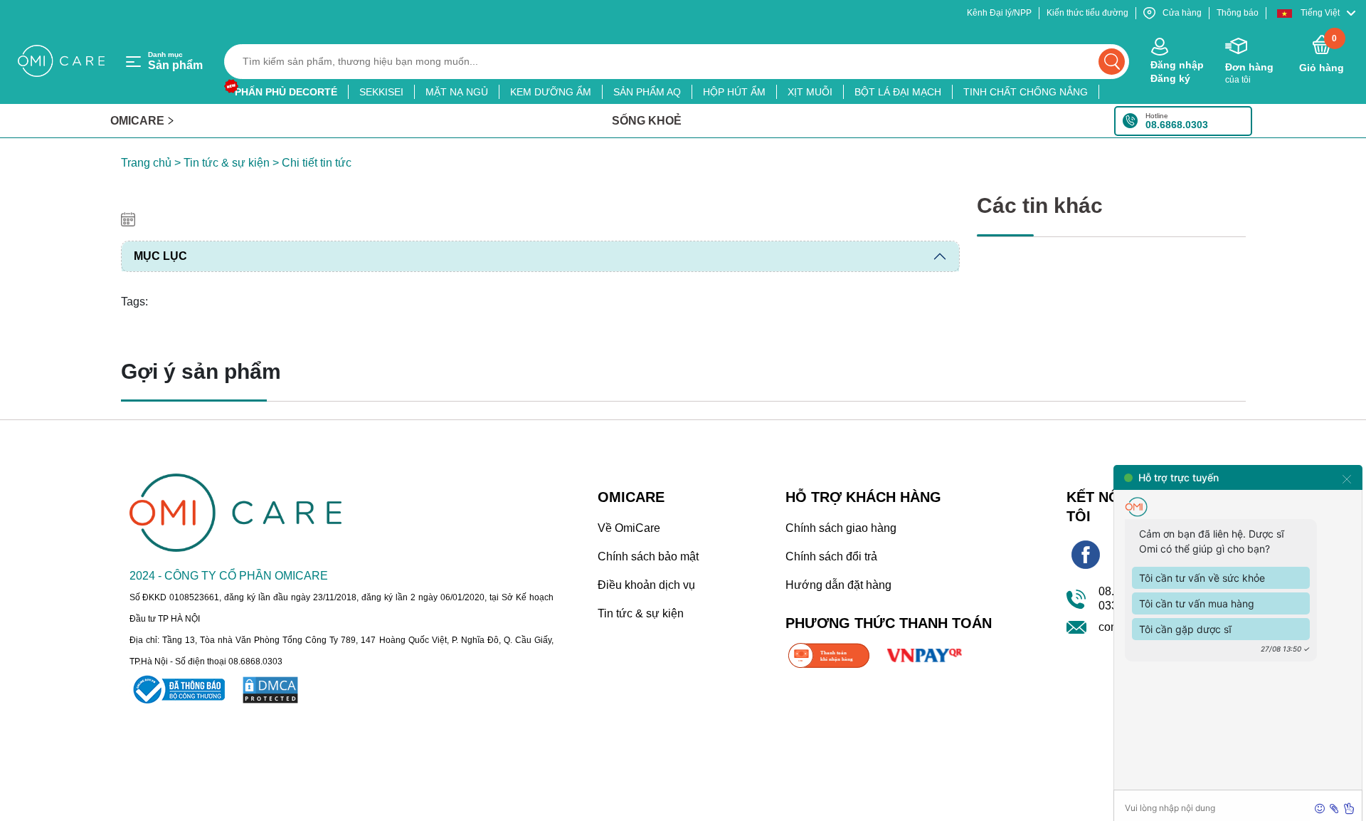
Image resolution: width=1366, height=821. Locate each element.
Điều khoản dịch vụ (646, 585)
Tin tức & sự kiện (641, 613)
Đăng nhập (1177, 64)
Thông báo (1238, 13)
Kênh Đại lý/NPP (999, 13)
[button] (1316, 13)
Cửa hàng (1182, 13)
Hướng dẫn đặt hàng (838, 585)
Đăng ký (1170, 78)
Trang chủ (146, 163)
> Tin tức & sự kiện (220, 163)
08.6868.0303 (1176, 125)
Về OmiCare (629, 528)
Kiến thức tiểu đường (1087, 13)
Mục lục (160, 256)
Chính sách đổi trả (831, 556)
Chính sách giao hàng (840, 528)
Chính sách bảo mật (648, 556)
